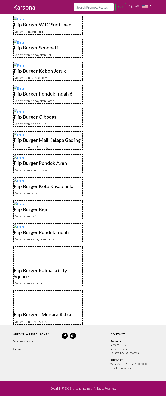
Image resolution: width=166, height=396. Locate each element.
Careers (18, 349)
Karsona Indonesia (82, 388)
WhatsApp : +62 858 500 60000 (129, 364)
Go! (120, 7)
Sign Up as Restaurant (25, 341)
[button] (146, 6)
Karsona (24, 7)
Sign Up (134, 6)
